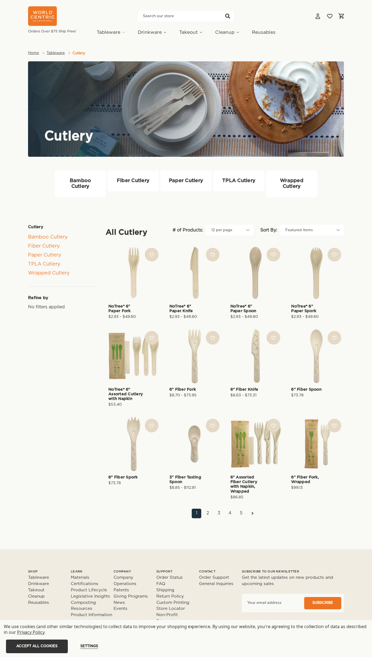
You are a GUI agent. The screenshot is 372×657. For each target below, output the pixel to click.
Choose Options (133, 282)
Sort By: (268, 230)
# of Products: (188, 230)
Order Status (169, 577)
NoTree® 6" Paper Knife (181, 308)
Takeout (188, 32)
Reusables (264, 32)
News (119, 603)
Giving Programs (131, 596)
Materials (80, 577)
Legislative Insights (90, 596)
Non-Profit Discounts (167, 618)
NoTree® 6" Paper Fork (119, 308)
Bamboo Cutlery (48, 237)
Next (252, 513)
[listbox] (230, 230)
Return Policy (170, 596)
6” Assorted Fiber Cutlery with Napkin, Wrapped (243, 484)
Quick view (133, 264)
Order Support (214, 577)
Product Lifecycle (89, 590)
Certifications (84, 584)
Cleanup (224, 32)
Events (120, 609)
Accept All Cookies (36, 646)
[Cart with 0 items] (341, 16)
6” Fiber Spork (123, 477)
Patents (121, 590)
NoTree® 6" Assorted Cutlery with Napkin (125, 394)
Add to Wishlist (151, 254)
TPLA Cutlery (44, 264)
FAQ (160, 584)
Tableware (108, 32)
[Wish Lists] (330, 16)
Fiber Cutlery (44, 246)
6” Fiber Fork (182, 389)
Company (123, 577)
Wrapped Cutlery (49, 273)
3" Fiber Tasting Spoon (185, 479)
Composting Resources (83, 606)
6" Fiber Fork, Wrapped (305, 479)
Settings (89, 646)
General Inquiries (216, 584)
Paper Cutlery (44, 255)
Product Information (91, 615)
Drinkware (150, 32)
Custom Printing (172, 603)
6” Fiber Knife (244, 389)
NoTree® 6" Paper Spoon (243, 308)
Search (227, 16)
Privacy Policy (30, 632)
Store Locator (170, 609)
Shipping (165, 590)
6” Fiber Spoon (306, 389)
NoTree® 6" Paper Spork (303, 308)
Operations (125, 584)
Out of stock (316, 365)
